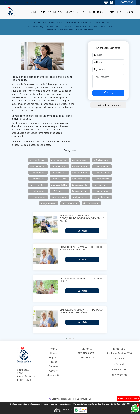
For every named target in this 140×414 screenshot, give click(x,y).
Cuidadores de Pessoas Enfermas (103, 172)
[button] (66, 338)
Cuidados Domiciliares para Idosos (60, 178)
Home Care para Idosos (60, 197)
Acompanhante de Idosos (81, 160)
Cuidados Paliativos (81, 178)
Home (33, 12)
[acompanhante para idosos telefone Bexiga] (45, 287)
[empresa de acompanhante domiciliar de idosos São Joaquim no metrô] (45, 224)
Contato (89, 12)
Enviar (109, 93)
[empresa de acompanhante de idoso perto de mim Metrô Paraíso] (45, 318)
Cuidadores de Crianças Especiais (60, 172)
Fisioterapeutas (38, 197)
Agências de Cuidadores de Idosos (103, 160)
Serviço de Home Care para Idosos (103, 197)
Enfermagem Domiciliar (81, 185)
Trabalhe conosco (119, 12)
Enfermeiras (38, 191)
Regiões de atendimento (108, 105)
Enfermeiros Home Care (81, 191)
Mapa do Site (53, 375)
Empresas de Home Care (60, 185)
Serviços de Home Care (71, 203)
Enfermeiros (59, 191)
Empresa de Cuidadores (39, 185)
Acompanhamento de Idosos (39, 160)
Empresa (45, 12)
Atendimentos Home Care (60, 166)
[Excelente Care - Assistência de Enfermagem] (10, 12)
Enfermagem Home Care (103, 185)
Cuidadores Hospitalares (39, 178)
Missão (58, 12)
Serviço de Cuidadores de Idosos (81, 197)
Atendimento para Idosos (39, 166)
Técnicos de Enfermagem (92, 203)
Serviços (72, 12)
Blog (100, 12)
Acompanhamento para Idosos (60, 160)
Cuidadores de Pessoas (81, 172)
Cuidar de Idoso (102, 178)
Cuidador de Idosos (102, 166)
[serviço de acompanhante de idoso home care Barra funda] (45, 256)
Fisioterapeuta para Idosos (103, 191)
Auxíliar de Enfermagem (81, 166)
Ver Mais (82, 230)
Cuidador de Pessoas (39, 172)
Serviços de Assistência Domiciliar (49, 203)
